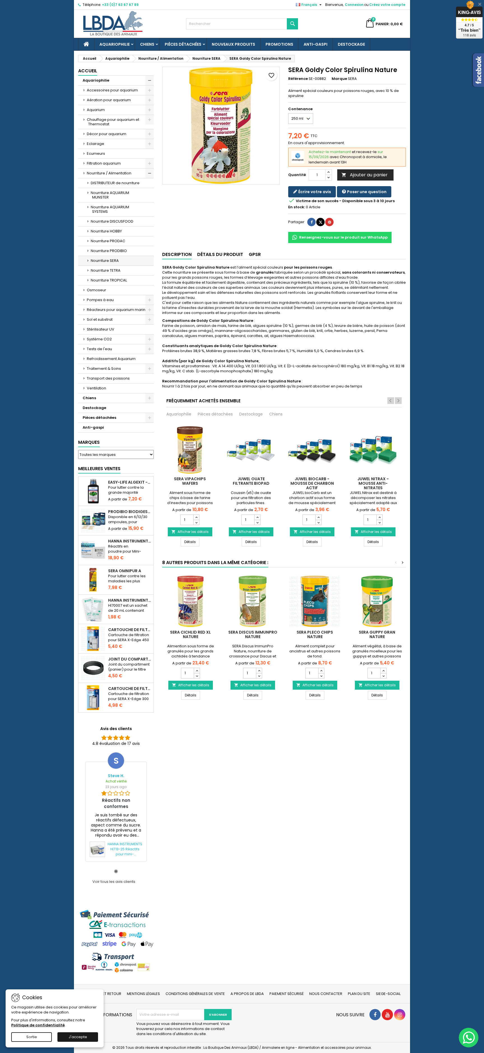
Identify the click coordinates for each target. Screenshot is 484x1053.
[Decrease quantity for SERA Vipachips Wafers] (196, 522)
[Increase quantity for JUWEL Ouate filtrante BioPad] (257, 517)
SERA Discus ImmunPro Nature (252, 634)
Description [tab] (177, 254)
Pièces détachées (183, 44)
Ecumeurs (96, 153)
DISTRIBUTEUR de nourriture (115, 183)
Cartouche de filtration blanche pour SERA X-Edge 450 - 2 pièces (129, 629)
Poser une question (366, 192)
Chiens (147, 44)
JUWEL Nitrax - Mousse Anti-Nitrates (373, 483)
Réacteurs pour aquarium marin (116, 309)
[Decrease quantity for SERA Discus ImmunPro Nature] (259, 675)
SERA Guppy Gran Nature (377, 634)
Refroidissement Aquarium (111, 358)
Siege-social (388, 993)
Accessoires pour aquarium (112, 90)
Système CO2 (99, 339)
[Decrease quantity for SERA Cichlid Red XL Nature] (197, 675)
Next (398, 400)
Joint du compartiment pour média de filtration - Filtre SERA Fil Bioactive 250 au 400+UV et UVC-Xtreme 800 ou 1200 (129, 659)
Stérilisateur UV (100, 329)
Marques (89, 442)
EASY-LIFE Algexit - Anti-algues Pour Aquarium (129, 482)
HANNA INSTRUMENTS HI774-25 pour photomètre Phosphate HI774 (129, 541)
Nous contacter (325, 993)
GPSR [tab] (255, 254)
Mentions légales (143, 993)
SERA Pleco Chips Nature (315, 634)
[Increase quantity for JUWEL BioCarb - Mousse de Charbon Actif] (318, 517)
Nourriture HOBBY (106, 231)
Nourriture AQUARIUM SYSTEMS (110, 209)
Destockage (351, 44)
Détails (191, 541)
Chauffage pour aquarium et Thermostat (113, 122)
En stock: (296, 207)
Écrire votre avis (314, 192)
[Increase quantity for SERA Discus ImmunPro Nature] (259, 670)
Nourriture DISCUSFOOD (112, 221)
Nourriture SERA (105, 260)
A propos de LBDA (247, 993)
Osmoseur (96, 290)
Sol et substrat (100, 319)
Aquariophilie (114, 44)
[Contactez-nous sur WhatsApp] (468, 1037)
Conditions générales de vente (195, 993)
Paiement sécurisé (286, 993)
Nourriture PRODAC (108, 241)
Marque (339, 78)
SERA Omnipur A (124, 570)
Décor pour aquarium (106, 134)
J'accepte (78, 1037)
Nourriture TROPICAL (109, 280)
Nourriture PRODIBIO (109, 250)
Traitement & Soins (104, 368)
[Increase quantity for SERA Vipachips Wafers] (196, 517)
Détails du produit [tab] (220, 254)
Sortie (31, 1037)
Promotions (279, 44)
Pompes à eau (100, 299)
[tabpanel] (116, 807)
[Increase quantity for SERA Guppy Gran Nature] (383, 670)
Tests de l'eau (99, 349)
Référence (298, 78)
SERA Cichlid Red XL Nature (190, 634)
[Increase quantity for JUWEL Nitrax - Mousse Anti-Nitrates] (379, 517)
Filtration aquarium (104, 163)
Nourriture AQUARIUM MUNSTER (110, 195)
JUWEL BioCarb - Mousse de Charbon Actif (312, 483)
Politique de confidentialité (38, 1025)
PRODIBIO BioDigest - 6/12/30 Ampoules (129, 511)
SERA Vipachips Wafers (190, 481)
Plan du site (359, 993)
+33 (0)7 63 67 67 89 (120, 4)
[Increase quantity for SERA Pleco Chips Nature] (321, 670)
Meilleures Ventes (99, 468)
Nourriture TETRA (105, 270)
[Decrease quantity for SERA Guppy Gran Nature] (383, 675)
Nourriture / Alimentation (109, 173)
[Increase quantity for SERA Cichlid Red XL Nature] (197, 670)
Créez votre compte (387, 4)
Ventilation (96, 388)
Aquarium (96, 109)
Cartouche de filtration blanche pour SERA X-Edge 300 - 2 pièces (129, 688)
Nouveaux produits (233, 44)
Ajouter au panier (364, 175)
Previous (390, 400)
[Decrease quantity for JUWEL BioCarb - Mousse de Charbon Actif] (318, 522)
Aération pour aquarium (109, 100)
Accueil (87, 71)
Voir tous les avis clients (113, 881)
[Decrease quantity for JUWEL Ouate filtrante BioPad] (257, 522)
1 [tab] (116, 871)
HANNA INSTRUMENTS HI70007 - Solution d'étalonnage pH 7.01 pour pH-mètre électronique (129, 600)
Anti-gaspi (315, 44)
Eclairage (95, 143)
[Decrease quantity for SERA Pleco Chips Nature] (321, 675)
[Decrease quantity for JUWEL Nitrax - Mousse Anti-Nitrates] (379, 522)
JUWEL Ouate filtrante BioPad (251, 481)
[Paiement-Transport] (116, 941)
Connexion (354, 4)
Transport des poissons (108, 378)
